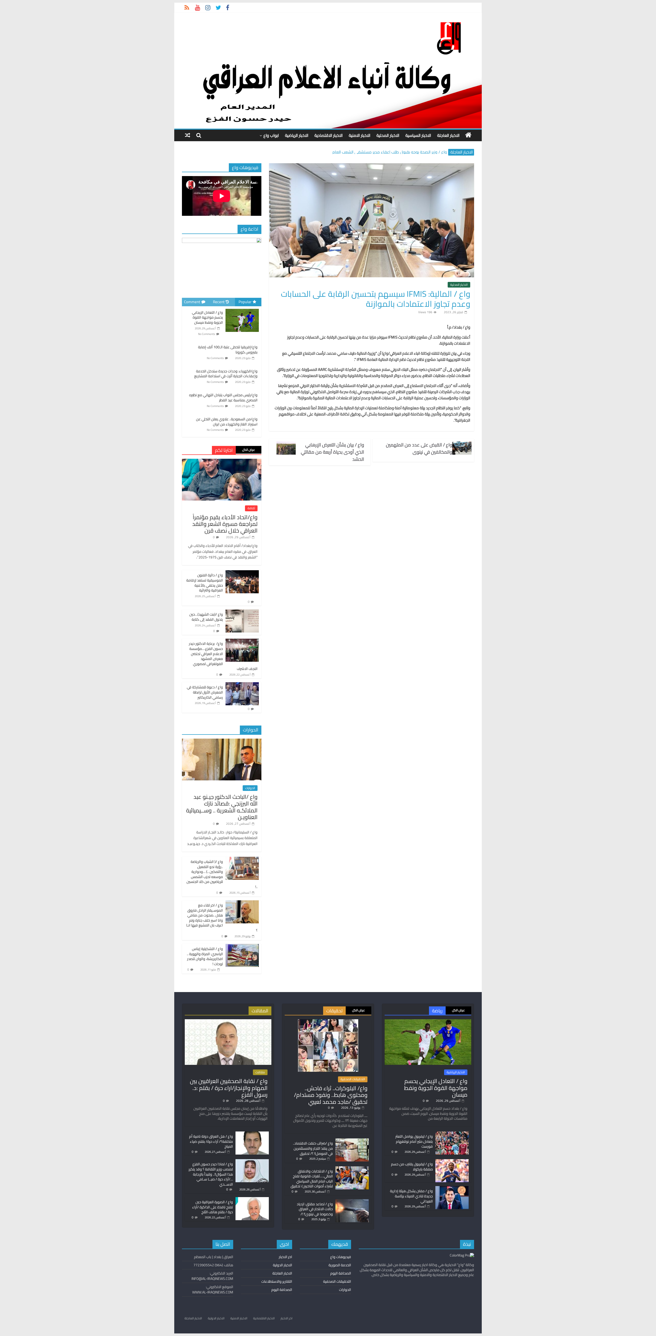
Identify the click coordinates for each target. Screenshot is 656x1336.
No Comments (206, 333)
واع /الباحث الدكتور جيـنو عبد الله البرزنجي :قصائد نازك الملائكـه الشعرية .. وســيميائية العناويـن (222, 806)
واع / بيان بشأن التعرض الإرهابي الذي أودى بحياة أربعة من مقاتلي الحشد (332, 452)
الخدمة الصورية (340, 1265)
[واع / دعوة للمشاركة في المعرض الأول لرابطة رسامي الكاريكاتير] (242, 685)
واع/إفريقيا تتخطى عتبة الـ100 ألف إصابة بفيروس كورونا (228, 349)
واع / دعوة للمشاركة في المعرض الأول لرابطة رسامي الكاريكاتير (205, 692)
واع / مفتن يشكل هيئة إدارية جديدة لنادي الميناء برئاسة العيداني (411, 1196)
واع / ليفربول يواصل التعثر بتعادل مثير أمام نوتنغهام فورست (414, 1141)
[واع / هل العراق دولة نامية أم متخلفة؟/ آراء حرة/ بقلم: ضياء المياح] (252, 1133)
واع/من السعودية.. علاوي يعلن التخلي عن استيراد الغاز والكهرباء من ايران (227, 421)
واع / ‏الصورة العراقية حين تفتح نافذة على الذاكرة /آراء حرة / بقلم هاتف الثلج (212, 1207)
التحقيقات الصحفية (353, 1079)
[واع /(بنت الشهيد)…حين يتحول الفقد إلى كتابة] (242, 612)
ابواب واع (271, 135)
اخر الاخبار (285, 1256)
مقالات (260, 1072)
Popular (245, 301)
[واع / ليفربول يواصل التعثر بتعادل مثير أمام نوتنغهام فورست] (452, 1133)
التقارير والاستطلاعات (276, 1281)
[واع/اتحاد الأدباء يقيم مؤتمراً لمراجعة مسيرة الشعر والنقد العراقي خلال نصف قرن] (221, 461)
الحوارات (250, 788)
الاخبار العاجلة (448, 135)
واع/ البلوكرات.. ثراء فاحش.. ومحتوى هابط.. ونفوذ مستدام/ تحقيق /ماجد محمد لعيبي (330, 1095)
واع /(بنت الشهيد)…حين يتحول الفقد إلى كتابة (206, 617)
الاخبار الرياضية (296, 135)
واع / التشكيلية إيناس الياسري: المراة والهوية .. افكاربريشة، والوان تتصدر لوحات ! (205, 956)
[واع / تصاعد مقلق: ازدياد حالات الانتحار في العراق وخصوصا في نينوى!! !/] (352, 1201)
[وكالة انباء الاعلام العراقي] (468, 135)
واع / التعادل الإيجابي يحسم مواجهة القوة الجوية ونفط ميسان (207, 317)
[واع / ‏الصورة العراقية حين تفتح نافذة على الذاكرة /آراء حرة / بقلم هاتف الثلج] (252, 1199)
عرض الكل (248, 450)
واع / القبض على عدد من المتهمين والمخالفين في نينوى (419, 448)
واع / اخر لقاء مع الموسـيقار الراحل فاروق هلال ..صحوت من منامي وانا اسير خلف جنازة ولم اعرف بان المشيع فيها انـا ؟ (222, 918)
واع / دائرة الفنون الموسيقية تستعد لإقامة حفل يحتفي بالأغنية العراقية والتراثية (204, 583)
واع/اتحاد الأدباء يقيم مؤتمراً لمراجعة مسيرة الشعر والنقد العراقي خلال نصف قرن (225, 524)
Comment (192, 301)
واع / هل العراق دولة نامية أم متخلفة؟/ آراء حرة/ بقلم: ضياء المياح (211, 1141)
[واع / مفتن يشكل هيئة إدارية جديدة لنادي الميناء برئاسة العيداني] (452, 1188)
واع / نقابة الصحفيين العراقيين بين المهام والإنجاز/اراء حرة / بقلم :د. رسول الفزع (229, 1088)
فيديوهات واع (340, 1256)
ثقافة (251, 508)
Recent (218, 301)
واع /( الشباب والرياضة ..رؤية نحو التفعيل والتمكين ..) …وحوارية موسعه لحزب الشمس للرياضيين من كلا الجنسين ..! (222, 874)
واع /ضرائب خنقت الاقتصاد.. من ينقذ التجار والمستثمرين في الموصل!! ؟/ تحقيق (313, 1148)
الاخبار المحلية (387, 135)
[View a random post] (187, 135)
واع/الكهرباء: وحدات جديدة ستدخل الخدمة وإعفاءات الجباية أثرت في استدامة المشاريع (226, 374)
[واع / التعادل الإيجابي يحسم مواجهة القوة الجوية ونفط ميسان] (242, 309)
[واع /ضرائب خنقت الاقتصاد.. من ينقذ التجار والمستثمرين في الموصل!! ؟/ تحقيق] (352, 1140)
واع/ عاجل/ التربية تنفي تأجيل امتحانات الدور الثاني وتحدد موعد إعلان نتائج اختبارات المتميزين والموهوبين (360, 152)
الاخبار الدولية (282, 1265)
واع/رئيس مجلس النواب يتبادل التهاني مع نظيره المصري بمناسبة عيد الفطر (223, 397)
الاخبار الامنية (359, 135)
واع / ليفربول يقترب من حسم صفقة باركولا (412, 1166)
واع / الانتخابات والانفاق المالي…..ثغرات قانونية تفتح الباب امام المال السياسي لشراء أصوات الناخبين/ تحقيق (312, 1179)
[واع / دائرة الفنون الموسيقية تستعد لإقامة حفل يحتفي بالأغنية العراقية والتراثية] (242, 573)
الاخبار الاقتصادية (328, 135)
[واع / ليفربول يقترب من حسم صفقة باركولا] (452, 1161)
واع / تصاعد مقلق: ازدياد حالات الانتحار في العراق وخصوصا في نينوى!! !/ (315, 1209)
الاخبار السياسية (418, 135)
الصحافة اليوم (340, 1273)
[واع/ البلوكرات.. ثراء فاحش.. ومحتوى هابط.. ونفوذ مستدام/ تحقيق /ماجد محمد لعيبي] (328, 1021)
